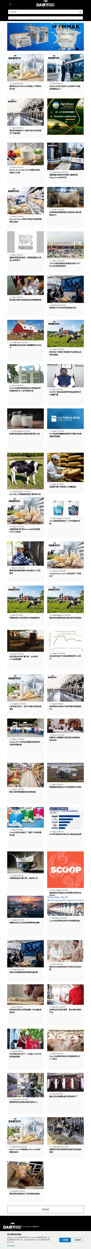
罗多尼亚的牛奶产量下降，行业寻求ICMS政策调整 (23, 658)
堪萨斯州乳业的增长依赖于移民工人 (23, 1102)
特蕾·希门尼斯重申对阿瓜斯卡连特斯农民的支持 (64, 739)
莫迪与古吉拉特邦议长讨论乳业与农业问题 (65, 968)
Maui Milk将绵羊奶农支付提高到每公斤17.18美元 (64, 1057)
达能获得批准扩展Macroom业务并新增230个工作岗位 (24, 530)
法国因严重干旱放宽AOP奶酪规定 (62, 487)
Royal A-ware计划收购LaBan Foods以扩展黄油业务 (25, 1150)
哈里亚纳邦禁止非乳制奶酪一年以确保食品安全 (25, 1011)
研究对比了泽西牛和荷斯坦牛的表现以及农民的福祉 (65, 353)
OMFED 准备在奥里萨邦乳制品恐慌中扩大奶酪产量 (65, 393)
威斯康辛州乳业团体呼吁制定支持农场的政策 (65, 1150)
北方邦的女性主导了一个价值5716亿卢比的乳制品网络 (25, 1055)
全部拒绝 (78, 1240)
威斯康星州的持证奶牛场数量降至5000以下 (25, 346)
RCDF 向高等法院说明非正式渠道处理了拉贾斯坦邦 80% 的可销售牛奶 (25, 389)
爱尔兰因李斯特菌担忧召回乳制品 (22, 792)
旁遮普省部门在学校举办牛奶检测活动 (24, 618)
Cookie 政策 (11, 1245)
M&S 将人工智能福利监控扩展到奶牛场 (25, 494)
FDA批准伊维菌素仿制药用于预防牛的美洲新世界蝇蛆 (65, 435)
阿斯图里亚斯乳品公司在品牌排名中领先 (65, 787)
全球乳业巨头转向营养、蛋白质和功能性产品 (65, 1011)
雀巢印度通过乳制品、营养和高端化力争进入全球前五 (25, 259)
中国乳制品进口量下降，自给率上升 (23, 878)
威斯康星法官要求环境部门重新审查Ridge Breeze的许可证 (63, 176)
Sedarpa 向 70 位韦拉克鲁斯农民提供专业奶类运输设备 (24, 743)
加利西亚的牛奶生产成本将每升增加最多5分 (65, 707)
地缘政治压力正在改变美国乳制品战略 (24, 923)
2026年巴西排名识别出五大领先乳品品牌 (65, 834)
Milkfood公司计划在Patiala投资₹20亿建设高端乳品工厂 (64, 87)
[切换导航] (10, 4)
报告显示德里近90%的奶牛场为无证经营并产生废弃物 (25, 132)
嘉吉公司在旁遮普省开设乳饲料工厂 (63, 1096)
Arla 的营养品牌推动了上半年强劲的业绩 (64, 522)
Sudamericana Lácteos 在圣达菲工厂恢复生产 (65, 575)
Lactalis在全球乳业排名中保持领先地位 (64, 921)
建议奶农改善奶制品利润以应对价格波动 (65, 618)
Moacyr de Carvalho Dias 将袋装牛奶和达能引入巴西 (24, 171)
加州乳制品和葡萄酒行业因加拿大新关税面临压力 (65, 213)
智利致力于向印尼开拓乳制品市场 (62, 308)
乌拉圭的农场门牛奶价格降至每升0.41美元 (65, 657)
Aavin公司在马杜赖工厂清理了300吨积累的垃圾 (25, 833)
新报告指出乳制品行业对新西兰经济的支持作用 (65, 894)
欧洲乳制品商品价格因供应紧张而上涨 (24, 434)
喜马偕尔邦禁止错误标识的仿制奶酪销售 (25, 300)
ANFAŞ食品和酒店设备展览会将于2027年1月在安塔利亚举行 (64, 264)
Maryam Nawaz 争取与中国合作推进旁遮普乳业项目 (25, 220)
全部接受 (65, 1240)
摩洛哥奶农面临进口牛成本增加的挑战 (24, 1194)
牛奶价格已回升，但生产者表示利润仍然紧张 (25, 707)
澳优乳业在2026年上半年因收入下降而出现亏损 (25, 87)
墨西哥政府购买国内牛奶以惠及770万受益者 (25, 572)
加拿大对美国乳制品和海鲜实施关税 (23, 972)
